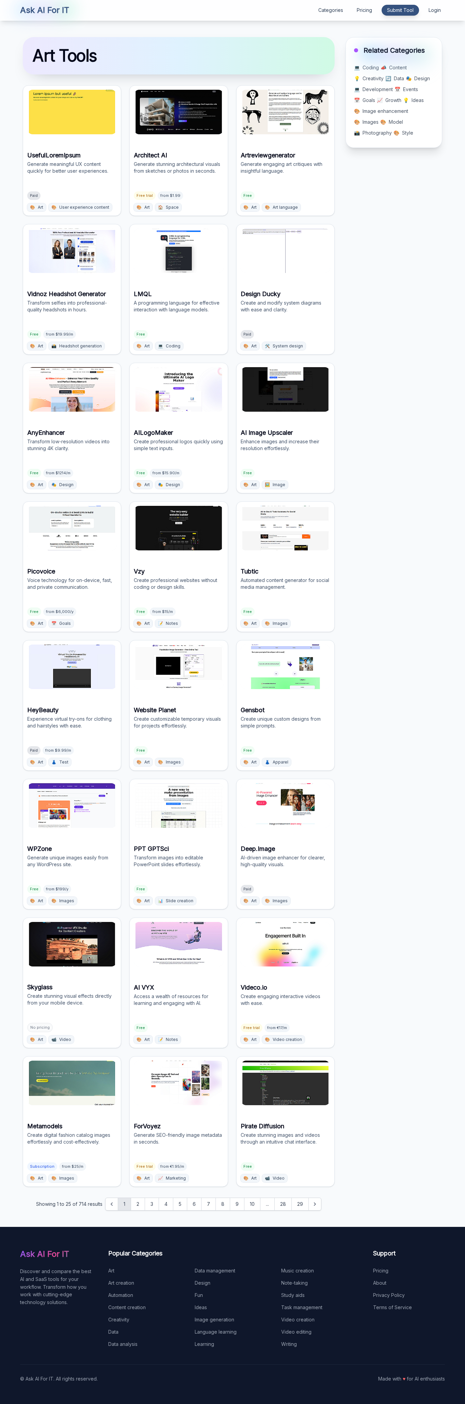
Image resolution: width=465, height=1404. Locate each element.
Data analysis (123, 1344)
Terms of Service (392, 1307)
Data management (215, 1270)
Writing (289, 1344)
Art (111, 1270)
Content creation (127, 1307)
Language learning (216, 1332)
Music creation (297, 1270)
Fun (199, 1295)
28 (283, 1204)
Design (202, 1283)
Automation (120, 1295)
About (379, 1283)
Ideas (201, 1307)
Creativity (118, 1319)
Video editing (296, 1332)
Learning (204, 1344)
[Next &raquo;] (314, 1204)
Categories (330, 10)
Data (113, 1332)
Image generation (214, 1319)
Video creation (298, 1319)
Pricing (364, 10)
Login (435, 10)
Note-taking (294, 1283)
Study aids (293, 1295)
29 (300, 1204)
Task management (301, 1307)
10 (252, 1204)
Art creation (121, 1283)
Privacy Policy (389, 1295)
